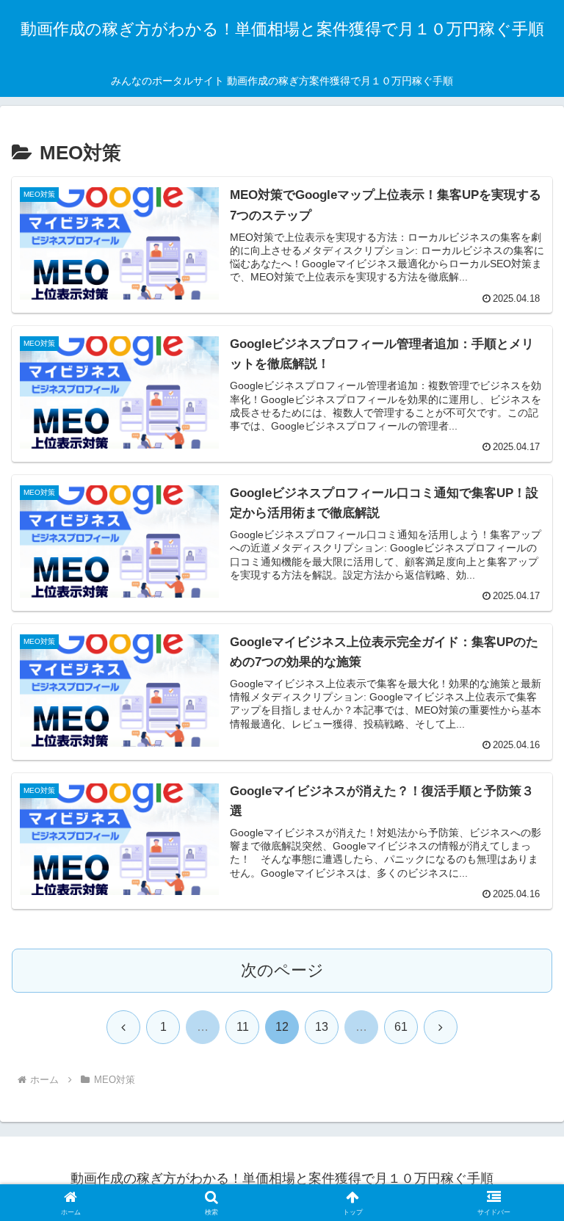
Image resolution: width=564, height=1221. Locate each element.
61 (401, 1027)
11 (242, 1027)
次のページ (282, 970)
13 (321, 1027)
